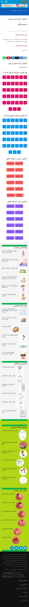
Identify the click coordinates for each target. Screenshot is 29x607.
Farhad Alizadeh (22, 581)
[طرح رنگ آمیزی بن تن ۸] (20, 460)
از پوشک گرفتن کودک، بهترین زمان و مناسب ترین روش (9, 277)
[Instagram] (12, 548)
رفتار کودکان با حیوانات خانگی (10, 268)
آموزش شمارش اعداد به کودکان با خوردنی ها (8, 353)
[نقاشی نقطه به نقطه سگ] (20, 402)
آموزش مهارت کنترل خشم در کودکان (9, 469)
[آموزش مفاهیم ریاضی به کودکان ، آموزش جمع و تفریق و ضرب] (23, 309)
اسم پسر (23, 31)
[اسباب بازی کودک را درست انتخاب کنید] (23, 318)
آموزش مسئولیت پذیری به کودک (9, 295)
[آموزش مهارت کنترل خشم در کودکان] (23, 469)
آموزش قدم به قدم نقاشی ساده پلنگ (8, 478)
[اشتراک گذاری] (21, 58)
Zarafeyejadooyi (9, 573)
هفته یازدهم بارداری (7, 529)
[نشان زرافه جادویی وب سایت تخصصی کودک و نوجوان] (24, 2)
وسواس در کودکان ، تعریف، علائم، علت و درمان (9, 251)
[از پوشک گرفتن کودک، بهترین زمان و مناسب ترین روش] (23, 277)
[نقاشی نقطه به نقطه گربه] (20, 376)
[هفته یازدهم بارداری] (17, 529)
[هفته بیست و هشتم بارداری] (22, 520)
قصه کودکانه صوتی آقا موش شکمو (9, 443)
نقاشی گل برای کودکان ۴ (8, 367)
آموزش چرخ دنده (6, 326)
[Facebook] (21, 548)
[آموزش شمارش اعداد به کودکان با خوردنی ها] (23, 353)
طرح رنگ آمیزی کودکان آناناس (8, 385)
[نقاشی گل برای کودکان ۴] (20, 367)
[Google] (16, 548)
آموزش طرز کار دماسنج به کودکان (8, 344)
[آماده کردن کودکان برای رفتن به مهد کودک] (23, 451)
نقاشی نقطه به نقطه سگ (8, 402)
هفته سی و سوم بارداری (8, 502)
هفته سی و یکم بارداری (8, 494)
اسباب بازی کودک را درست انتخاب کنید (9, 318)
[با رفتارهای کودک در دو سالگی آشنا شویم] (23, 286)
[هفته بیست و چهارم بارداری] (21, 511)
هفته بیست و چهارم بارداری (9, 511)
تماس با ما (24, 600)
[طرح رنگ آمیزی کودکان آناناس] (23, 385)
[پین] (9, 58)
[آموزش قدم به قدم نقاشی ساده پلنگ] (23, 477)
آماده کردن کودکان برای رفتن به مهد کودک (9, 452)
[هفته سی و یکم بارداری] (19, 494)
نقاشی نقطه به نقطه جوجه (9, 393)
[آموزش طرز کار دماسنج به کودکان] (23, 344)
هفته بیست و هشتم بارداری (9, 520)
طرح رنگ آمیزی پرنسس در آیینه (9, 411)
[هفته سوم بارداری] (16, 538)
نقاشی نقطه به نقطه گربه (8, 376)
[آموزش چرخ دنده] (16, 327)
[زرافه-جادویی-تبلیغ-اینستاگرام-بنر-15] (15, 5)
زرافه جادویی (23, 585)
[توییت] (17, 58)
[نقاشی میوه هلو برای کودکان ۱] (22, 431)
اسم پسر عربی (11, 31)
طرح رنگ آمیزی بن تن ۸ (8, 460)
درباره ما (25, 592)
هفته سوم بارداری (6, 537)
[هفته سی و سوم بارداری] (19, 503)
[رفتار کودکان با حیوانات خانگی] (23, 268)
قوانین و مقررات (23, 596)
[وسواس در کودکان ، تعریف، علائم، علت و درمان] (23, 251)
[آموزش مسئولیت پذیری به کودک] (23, 295)
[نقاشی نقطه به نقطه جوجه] (21, 393)
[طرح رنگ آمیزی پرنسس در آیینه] (23, 411)
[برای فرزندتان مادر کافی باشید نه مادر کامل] (23, 260)
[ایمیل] (25, 58)
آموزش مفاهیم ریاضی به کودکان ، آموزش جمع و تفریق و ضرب (9, 310)
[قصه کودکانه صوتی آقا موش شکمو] (23, 443)
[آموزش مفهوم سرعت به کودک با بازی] (23, 335)
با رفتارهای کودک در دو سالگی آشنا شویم (10, 286)
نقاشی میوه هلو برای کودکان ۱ (10, 431)
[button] (2, 1)
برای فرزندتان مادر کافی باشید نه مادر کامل (10, 260)
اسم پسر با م (18, 31)
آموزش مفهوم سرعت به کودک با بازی (9, 335)
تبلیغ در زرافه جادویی (21, 588)
